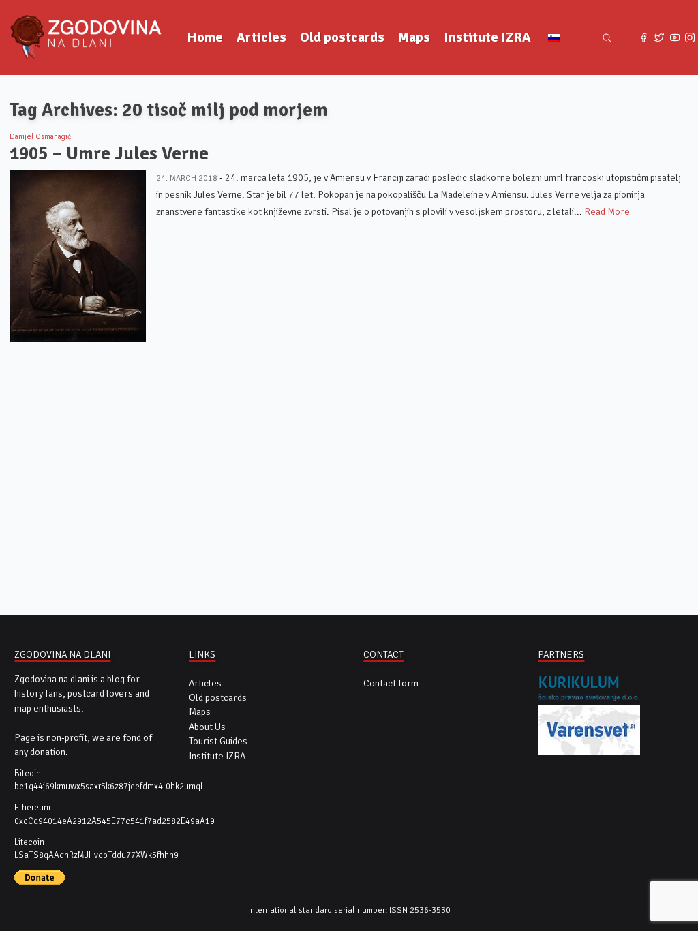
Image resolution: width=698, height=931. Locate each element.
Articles (261, 37)
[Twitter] (659, 38)
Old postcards (342, 37)
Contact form (391, 683)
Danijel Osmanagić (40, 136)
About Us (207, 727)
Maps (414, 37)
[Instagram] (690, 38)
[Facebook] (644, 38)
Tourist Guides (218, 741)
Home (205, 37)
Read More (607, 211)
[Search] (607, 38)
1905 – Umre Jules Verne (109, 153)
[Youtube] (674, 38)
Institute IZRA (487, 37)
